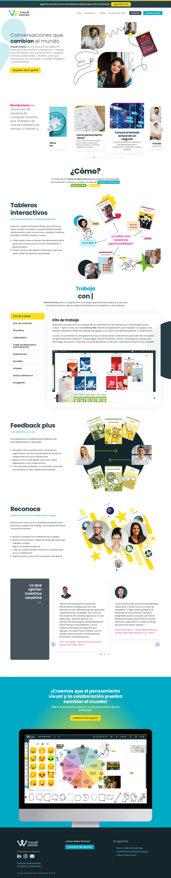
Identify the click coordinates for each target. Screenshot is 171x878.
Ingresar (135, 13)
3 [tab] (94, 157)
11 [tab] (124, 157)
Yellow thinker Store (126, 855)
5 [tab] (101, 157)
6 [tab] (105, 157)
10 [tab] (120, 157)
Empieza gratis (152, 13)
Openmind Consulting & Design (132, 851)
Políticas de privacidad (29, 863)
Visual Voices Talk (116, 13)
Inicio (79, 13)
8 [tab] (112, 157)
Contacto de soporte (80, 846)
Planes (103, 13)
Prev (49, 129)
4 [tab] (97, 157)
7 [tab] (109, 157)
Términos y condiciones (29, 866)
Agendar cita (121, 4)
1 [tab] (86, 157)
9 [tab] (116, 157)
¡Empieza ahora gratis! (25, 70)
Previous (53, 644)
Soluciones (89, 13)
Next (161, 129)
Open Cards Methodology (129, 848)
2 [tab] (90, 157)
